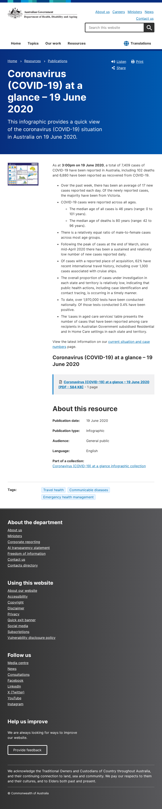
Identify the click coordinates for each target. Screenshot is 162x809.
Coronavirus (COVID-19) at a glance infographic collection (99, 466)
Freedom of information (27, 553)
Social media (18, 626)
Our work (53, 43)
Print (139, 61)
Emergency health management (68, 497)
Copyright (16, 602)
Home (16, 43)
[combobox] (114, 27)
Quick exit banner (22, 620)
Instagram (15, 704)
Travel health (53, 490)
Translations (141, 43)
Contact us (145, 18)
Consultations (19, 674)
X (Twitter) (16, 692)
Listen (121, 61)
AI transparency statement (29, 548)
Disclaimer (16, 608)
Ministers (135, 12)
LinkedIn (14, 686)
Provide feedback (27, 750)
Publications (57, 61)
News (149, 12)
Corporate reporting (24, 542)
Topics (33, 43)
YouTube (14, 698)
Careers (118, 12)
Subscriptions (18, 632)
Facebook (15, 680)
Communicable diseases (88, 490)
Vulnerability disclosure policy (31, 637)
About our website (22, 590)
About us (102, 12)
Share (121, 68)
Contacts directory (23, 565)
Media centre (18, 663)
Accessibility (18, 596)
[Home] (42, 13)
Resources (77, 43)
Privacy (13, 614)
